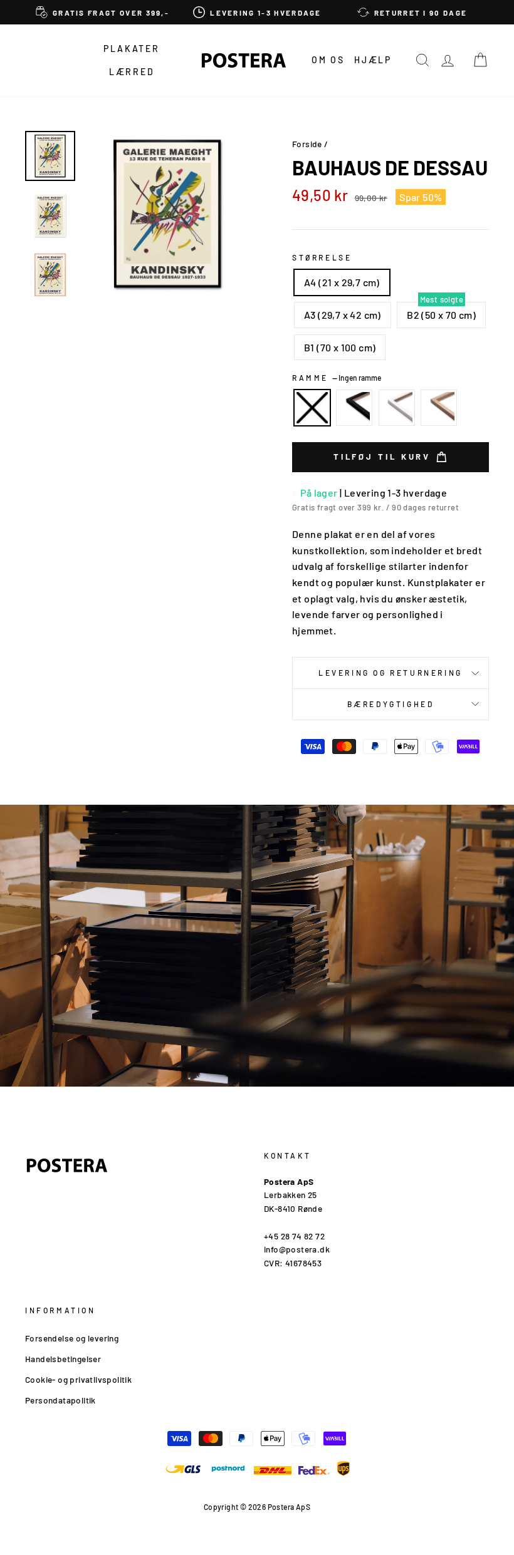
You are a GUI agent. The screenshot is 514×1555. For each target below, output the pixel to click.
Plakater (131, 48)
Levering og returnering (390, 672)
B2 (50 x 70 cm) (441, 315)
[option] (102, 12)
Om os (328, 59)
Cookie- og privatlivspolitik (78, 1379)
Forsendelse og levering (71, 1338)
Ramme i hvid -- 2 (396, 407)
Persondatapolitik (60, 1400)
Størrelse (322, 257)
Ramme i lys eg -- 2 (438, 407)
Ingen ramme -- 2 (312, 407)
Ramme (336, 377)
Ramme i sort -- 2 (354, 407)
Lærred (132, 71)
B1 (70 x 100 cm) (339, 347)
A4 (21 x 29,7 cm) (342, 282)
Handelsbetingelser (63, 1358)
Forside (307, 143)
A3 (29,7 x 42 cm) (342, 315)
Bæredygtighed (390, 704)
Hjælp (373, 59)
